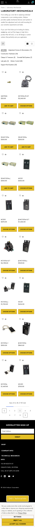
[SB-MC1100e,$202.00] (9, 123)
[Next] (25, 415)
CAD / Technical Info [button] (17, 498)
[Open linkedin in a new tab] (5, 476)
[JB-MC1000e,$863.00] (26, 329)
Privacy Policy (22, 513)
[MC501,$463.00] (26, 164)
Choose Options (26, 106)
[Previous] (4, 410)
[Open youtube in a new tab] (9, 476)
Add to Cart (8, 106)
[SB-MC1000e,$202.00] (26, 123)
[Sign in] (29, 2)
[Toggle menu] (2, 2)
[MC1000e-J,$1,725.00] (9, 287)
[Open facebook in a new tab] (1, 476)
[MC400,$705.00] (26, 370)
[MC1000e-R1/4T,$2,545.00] (26, 82)
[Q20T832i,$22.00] (9, 82)
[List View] (32, 43)
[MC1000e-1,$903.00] (9, 329)
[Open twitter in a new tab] (13, 476)
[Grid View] (27, 43)
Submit (17, 437)
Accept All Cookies (18, 524)
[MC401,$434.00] (26, 287)
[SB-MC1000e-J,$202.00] (9, 164)
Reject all (18, 520)
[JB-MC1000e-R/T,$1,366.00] (26, 205)
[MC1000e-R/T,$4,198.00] (9, 246)
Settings (17, 517)
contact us (4, 32)
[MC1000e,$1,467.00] (9, 370)
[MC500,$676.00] (9, 205)
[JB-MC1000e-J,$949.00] (26, 246)
